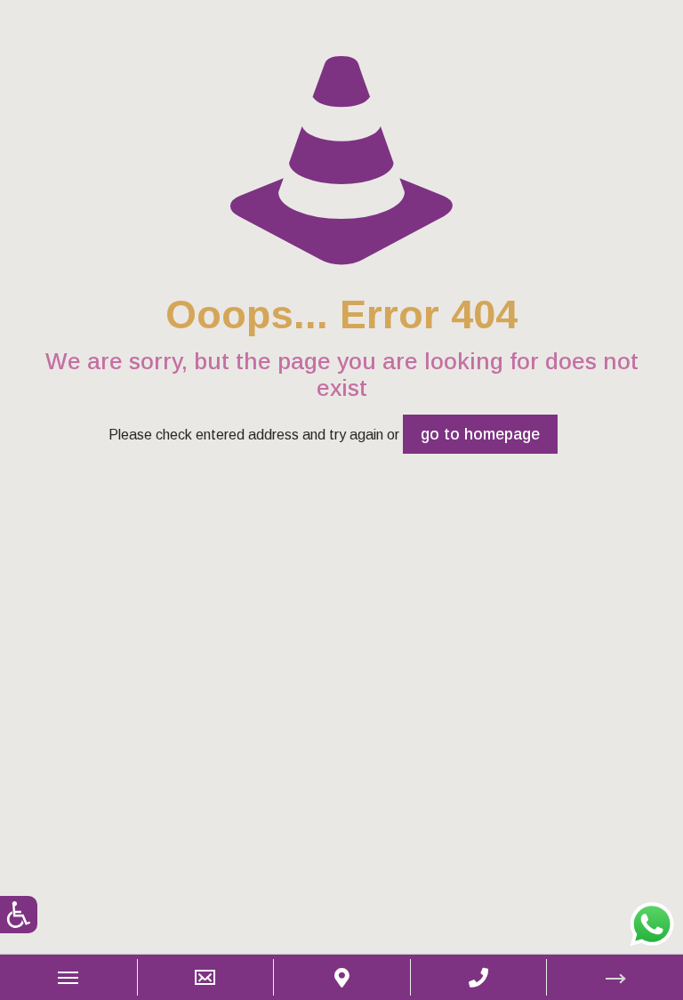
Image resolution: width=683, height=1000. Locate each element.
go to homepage (480, 434)
